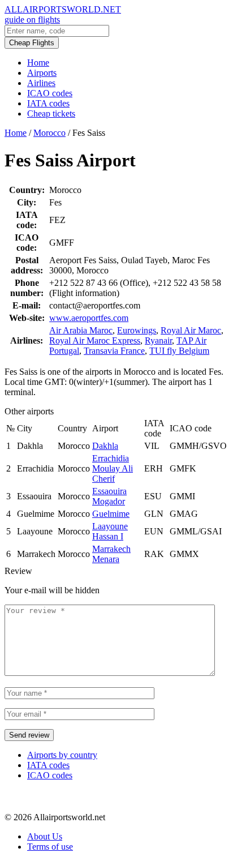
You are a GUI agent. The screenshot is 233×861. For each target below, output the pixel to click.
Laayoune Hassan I (110, 531)
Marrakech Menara (111, 554)
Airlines (41, 83)
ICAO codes (49, 93)
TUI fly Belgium (179, 350)
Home (38, 62)
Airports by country (62, 755)
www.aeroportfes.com (88, 318)
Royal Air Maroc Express (94, 340)
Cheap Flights (31, 42)
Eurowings (136, 330)
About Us (44, 836)
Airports (42, 73)
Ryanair (158, 340)
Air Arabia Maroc (81, 330)
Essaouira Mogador (109, 496)
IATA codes (48, 103)
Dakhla (105, 446)
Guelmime (111, 514)
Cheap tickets (51, 113)
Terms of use (50, 846)
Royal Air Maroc (191, 330)
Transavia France (114, 350)
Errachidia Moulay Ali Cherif (112, 468)
